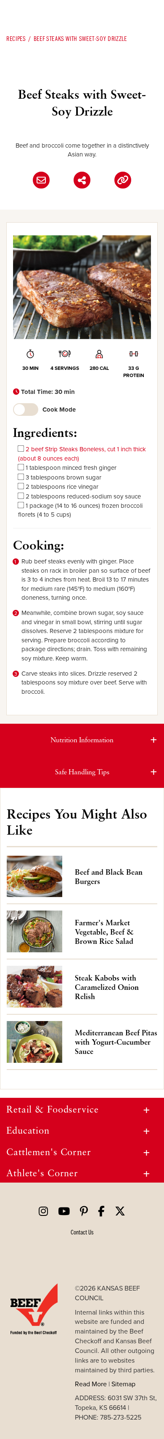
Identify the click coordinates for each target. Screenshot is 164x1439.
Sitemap (123, 1383)
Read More (91, 1383)
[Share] (82, 180)
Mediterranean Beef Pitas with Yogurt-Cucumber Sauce (116, 1042)
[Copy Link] (122, 180)
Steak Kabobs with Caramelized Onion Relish (107, 987)
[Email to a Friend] (41, 180)
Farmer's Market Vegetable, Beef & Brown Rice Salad (104, 932)
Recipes (16, 38)
